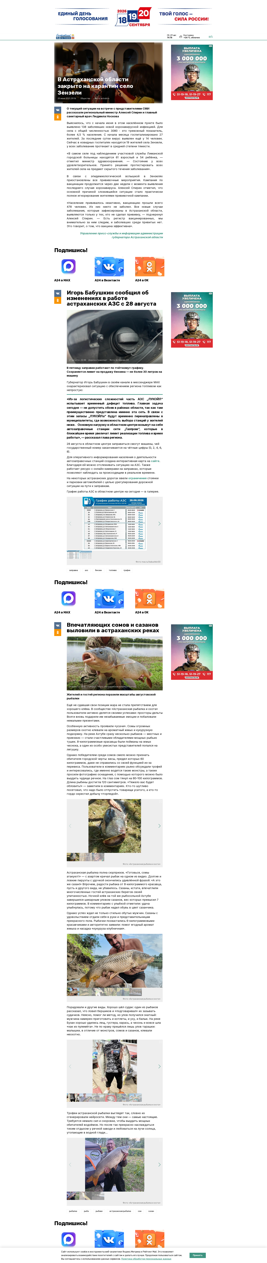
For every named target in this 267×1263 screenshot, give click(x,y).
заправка (73, 570)
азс (86, 570)
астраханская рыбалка (120, 1211)
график (127, 570)
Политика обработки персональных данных (146, 1259)
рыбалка (73, 1211)
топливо (113, 570)
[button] (159, 524)
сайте (155, 461)
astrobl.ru (105, 98)
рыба (86, 1211)
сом (139, 1211)
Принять (197, 1255)
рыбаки (99, 1211)
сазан (151, 1211)
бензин (98, 570)
